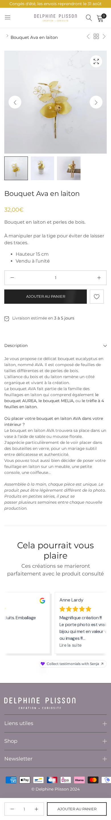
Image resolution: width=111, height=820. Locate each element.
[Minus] (12, 277)
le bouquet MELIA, (56, 400)
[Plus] (99, 277)
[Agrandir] (96, 61)
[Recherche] (89, 18)
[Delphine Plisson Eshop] (55, 17)
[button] (96, 102)
